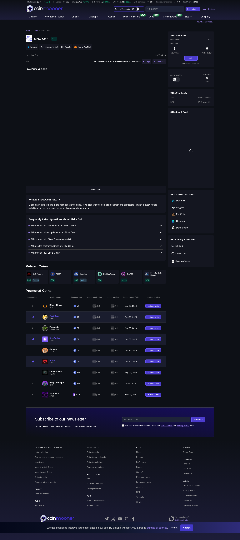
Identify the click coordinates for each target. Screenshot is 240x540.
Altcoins (139, 487)
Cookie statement (190, 495)
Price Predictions (131, 16)
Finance (139, 457)
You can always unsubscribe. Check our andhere (159, 425)
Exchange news (143, 477)
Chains (75, 17)
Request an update (95, 467)
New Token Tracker (54, 17)
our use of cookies (157, 527)
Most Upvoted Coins (43, 467)
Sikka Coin (45, 31)
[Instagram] (137, 9)
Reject (174, 528)
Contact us (187, 474)
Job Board (39, 505)
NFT (138, 492)
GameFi (139, 472)
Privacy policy (189, 490)
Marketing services (95, 484)
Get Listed (191, 9)
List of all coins (41, 452)
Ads (88, 479)
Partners (186, 464)
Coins (32, 17)
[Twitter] (133, 9)
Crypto (139, 502)
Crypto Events (170, 16)
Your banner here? (205, 22)
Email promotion (94, 489)
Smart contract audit (96, 500)
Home (28, 31)
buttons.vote (153, 306)
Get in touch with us (182, 520)
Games (111, 17)
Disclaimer (187, 500)
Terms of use (166, 425)
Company (205, 17)
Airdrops (93, 17)
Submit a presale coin (96, 457)
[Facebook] (141, 9)
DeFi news (141, 462)
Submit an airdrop (94, 462)
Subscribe (198, 420)
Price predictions (42, 494)
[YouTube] (120, 519)
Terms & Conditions (191, 485)
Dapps (139, 467)
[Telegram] (107, 519)
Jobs (151, 16)
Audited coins (93, 505)
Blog (187, 17)
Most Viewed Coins (43, 472)
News (138, 452)
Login (204, 9)
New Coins (39, 462)
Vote (191, 58)
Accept (186, 528)
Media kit (187, 469)
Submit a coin (41, 477)
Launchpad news (143, 482)
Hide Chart (96, 189)
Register (211, 9)
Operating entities (190, 505)
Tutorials (140, 497)
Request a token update (45, 482)
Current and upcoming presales (48, 457)
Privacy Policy (183, 425)
